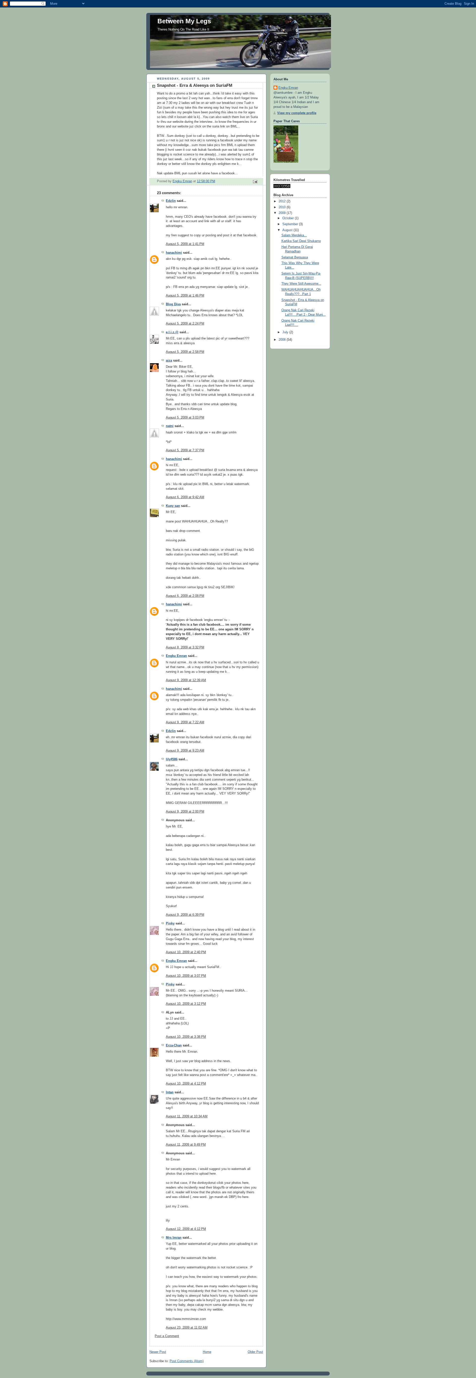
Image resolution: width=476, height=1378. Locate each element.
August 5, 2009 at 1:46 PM (185, 295)
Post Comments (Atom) (187, 1361)
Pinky (170, 923)
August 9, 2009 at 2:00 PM (185, 811)
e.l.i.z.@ (172, 332)
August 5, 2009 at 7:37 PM (185, 450)
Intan (170, 1092)
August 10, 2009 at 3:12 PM (186, 1004)
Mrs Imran (173, 1237)
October (288, 218)
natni (170, 426)
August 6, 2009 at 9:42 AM (185, 497)
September (290, 224)
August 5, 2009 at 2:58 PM (185, 352)
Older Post (255, 1352)
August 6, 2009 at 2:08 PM (185, 596)
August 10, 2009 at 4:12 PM (186, 1083)
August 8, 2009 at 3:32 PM (185, 647)
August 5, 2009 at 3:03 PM (185, 417)
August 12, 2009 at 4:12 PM (186, 1229)
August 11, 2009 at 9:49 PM (186, 1144)
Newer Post (157, 1352)
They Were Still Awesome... (301, 283)
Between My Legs (184, 21)
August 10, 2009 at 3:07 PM (186, 976)
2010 (283, 207)
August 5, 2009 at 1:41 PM (185, 244)
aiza (169, 360)
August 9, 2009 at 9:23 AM (185, 750)
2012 (283, 201)
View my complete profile (296, 113)
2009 (283, 213)
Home (207, 1352)
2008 (283, 339)
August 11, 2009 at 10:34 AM (187, 1116)
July (285, 332)
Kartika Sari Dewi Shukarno (301, 241)
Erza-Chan (174, 1045)
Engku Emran (176, 656)
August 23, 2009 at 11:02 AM (187, 1327)
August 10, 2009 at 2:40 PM (186, 952)
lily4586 (172, 759)
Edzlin (171, 201)
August (288, 230)
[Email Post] (254, 181)
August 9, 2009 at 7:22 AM (185, 722)
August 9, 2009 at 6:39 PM (185, 915)
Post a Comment (167, 1336)
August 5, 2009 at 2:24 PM (185, 323)
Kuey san (173, 506)
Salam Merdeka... (294, 235)
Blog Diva (173, 304)
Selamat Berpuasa (294, 257)
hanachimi (174, 252)
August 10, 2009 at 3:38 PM (186, 1037)
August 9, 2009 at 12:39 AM (186, 680)
